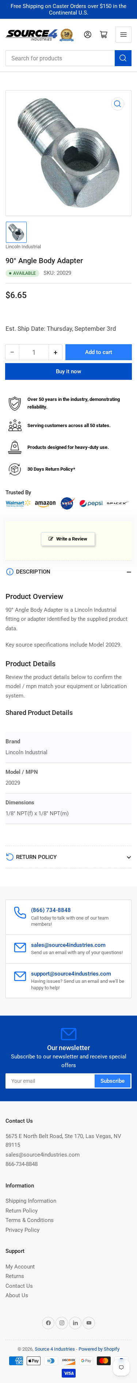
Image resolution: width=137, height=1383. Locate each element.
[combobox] (68, 58)
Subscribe (112, 1081)
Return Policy (21, 1210)
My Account (20, 1266)
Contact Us (19, 1286)
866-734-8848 (21, 1164)
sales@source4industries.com (42, 1154)
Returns (14, 1276)
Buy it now (68, 371)
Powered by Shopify (99, 1349)
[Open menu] (123, 35)
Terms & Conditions (29, 1220)
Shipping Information (30, 1201)
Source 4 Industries (55, 1349)
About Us (16, 1295)
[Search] (123, 58)
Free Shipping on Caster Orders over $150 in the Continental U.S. (68, 9)
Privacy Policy (22, 1230)
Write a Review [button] (71, 539)
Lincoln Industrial (23, 246)
